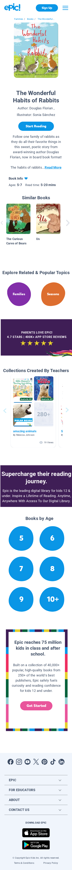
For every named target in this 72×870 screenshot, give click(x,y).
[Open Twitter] (36, 762)
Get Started (36, 705)
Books (30, 19)
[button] (33, 410)
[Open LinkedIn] (61, 762)
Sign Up (47, 8)
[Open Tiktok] (53, 762)
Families (18, 19)
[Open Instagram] (19, 762)
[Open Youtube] (27, 762)
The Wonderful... (46, 19)
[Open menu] (65, 7)
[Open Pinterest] (44, 762)
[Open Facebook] (10, 762)
